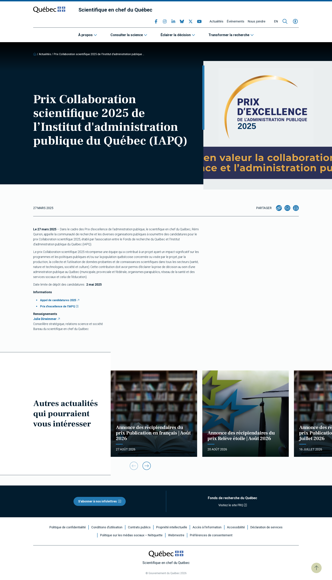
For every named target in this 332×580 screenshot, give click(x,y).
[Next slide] (146, 466)
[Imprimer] (296, 208)
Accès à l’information (207, 527)
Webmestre (176, 535)
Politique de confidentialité (67, 527)
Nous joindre (256, 21)
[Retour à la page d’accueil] (34, 54)
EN (276, 21)
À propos (85, 35)
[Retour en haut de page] (316, 568)
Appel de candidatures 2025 (58, 300)
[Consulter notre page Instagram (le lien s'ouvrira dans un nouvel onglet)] (164, 21)
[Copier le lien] (279, 208)
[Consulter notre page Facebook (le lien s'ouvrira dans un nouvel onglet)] (156, 21)
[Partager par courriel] (287, 208)
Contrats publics (139, 527)
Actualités (216, 21)
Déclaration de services (266, 527)
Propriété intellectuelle (171, 527)
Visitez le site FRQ (230, 505)
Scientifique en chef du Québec (115, 10)
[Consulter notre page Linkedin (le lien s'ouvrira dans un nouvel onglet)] (173, 21)
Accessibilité (236, 527)
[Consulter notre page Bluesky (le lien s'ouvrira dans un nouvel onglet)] (181, 21)
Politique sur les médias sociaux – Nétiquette (131, 535)
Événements (235, 21)
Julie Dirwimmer (45, 319)
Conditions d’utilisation (106, 527)
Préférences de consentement (211, 535)
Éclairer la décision (176, 35)
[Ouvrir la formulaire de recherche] (285, 21)
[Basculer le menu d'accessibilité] (295, 21)
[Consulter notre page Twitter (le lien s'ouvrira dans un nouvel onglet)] (190, 21)
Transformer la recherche (229, 35)
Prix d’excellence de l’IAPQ (57, 306)
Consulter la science (126, 35)
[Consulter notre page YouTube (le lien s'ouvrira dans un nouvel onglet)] (199, 21)
